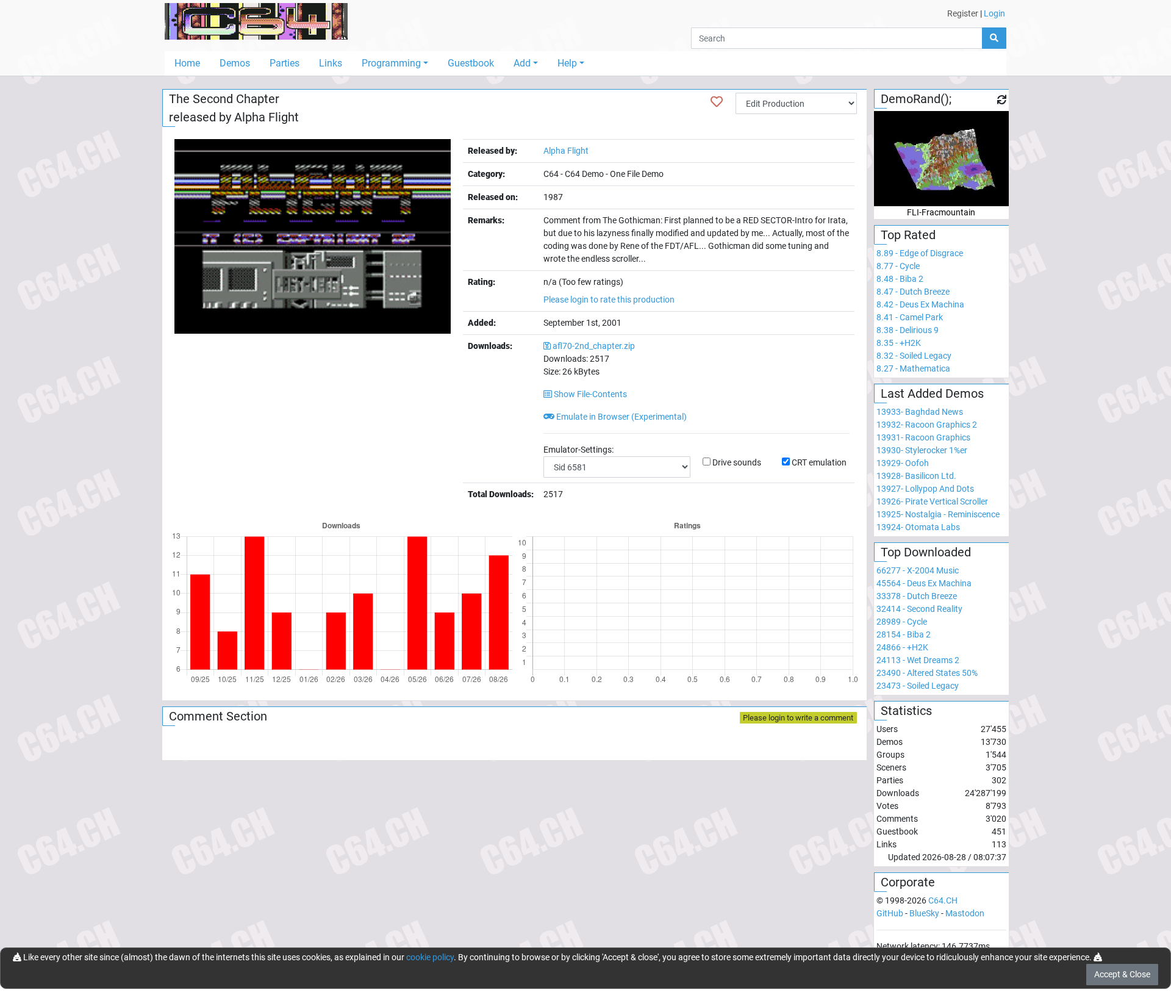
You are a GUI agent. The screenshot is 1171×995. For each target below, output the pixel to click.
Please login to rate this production (609, 299)
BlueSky (924, 913)
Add (522, 63)
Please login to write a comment (798, 717)
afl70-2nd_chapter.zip (594, 346)
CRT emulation (819, 462)
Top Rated (908, 235)
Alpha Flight (266, 117)
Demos (235, 63)
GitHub (889, 913)
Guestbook (471, 63)
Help (567, 63)
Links (330, 63)
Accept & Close (1122, 974)
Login (994, 13)
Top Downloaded (926, 552)
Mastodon (964, 913)
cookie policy (430, 957)
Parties (284, 63)
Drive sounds (736, 462)
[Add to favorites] (717, 102)
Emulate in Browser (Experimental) (620, 417)
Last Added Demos (932, 393)
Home (187, 63)
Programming (391, 63)
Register (962, 13)
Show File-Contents (589, 394)
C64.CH (943, 900)
